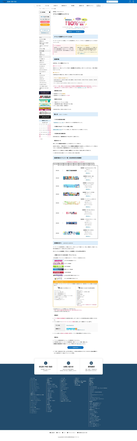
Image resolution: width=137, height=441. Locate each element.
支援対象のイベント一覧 (82, 87)
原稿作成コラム (92, 409)
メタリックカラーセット (35, 388)
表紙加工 (48, 382)
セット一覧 (32, 378)
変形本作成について (93, 407)
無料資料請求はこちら (45, 32)
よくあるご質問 (77, 385)
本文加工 (48, 399)
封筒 (61, 390)
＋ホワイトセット (34, 389)
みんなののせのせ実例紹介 (94, 420)
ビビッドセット (34, 385)
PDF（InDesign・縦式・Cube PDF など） (97, 398)
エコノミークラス (34, 401)
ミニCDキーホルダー (64, 398)
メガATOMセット (34, 411)
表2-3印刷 (49, 388)
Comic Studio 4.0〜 (93, 400)
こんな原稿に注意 (93, 415)
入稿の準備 (91, 382)
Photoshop (92, 389)
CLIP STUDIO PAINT (93, 386)
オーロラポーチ (63, 385)
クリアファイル (63, 391)
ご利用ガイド (77, 378)
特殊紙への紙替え (51, 391)
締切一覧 (76, 383)
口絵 (48, 401)
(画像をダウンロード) (81, 329)
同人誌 (45, 22)
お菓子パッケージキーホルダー (66, 401)
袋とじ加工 (49, 406)
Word (91, 393)
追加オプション (49, 381)
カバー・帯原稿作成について (95, 405)
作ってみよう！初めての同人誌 (95, 419)
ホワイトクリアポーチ (64, 387)
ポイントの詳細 (82, 28)
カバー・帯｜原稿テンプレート (95, 424)
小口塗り (49, 408)
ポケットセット (34, 381)
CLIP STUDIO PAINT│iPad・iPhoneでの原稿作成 (98, 388)
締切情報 (43, 12)
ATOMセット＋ (33, 410)
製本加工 (48, 404)
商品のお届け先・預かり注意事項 (80, 381)
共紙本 (48, 379)
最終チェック (91, 383)
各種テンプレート (92, 422)
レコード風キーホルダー (65, 399)
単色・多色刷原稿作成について (95, 404)
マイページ (46, 30)
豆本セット (33, 392)
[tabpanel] (75, 202)
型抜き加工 (49, 396)
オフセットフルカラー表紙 (52, 385)
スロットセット (34, 412)
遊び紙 (49, 403)
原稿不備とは (92, 414)
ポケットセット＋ (34, 382)
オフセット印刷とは (93, 411)
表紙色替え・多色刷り (51, 384)
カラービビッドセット (35, 386)
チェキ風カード (63, 379)
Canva (91, 396)
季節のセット (33, 393)
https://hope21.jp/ (70, 325)
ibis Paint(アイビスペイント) (95, 397)
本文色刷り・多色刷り (51, 400)
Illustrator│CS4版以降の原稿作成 (96, 392)
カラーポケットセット (35, 384)
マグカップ (63, 393)
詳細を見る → (88, 173)
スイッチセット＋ (34, 397)
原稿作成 (90, 381)
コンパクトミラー (64, 395)
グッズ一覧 (63, 378)
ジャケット (33, 405)
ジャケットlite (33, 404)
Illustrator (92, 390)
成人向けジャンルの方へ (94, 418)
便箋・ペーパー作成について (95, 408)
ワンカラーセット (34, 390)
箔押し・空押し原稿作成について (95, 403)
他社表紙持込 (50, 397)
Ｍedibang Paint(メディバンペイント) (96, 394)
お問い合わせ (79, 343)
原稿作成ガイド (92, 378)
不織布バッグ (63, 381)
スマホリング (63, 394)
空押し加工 (49, 395)
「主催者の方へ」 (82, 53)
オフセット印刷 (33, 407)
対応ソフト (91, 385)
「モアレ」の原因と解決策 (94, 416)
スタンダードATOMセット (35, 408)
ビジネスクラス (34, 403)
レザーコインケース (64, 397)
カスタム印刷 (49, 378)
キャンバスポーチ (64, 389)
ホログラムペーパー (51, 392)
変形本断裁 (49, 411)
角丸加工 (49, 407)
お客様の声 (77, 379)
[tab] (55, 164)
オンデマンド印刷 (34, 379)
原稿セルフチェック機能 (79, 382)
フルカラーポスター (64, 383)
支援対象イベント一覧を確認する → (75, 31)
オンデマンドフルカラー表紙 (52, 386)
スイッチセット (34, 396)
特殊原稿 (90, 401)
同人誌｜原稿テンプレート (94, 423)
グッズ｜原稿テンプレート (94, 426)
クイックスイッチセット (35, 399)
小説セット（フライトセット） (36, 400)
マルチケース (63, 386)
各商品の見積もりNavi (57, 129)
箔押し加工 (49, 393)
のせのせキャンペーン (78, 27)
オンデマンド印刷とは (94, 412)
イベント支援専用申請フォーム (75, 347)
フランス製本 (50, 410)
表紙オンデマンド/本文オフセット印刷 (37, 394)
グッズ (45, 24)
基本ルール (91, 379)
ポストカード (63, 382)
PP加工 (49, 389)
